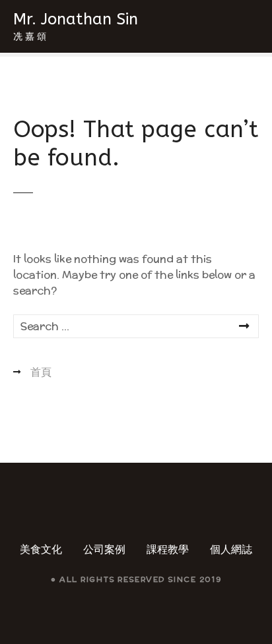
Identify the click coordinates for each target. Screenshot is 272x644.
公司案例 (104, 549)
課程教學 (168, 549)
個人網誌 (231, 549)
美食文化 (41, 549)
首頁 (40, 372)
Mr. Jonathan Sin (75, 19)
